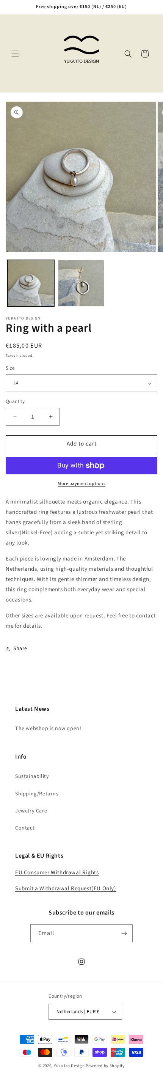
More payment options (81, 483)
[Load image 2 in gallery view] (81, 283)
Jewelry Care (31, 811)
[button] (15, 54)
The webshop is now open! (48, 728)
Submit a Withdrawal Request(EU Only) (65, 889)
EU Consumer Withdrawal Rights (57, 873)
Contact (24, 828)
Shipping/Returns (37, 794)
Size (10, 368)
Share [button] (20, 648)
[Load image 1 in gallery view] (31, 283)
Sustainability (32, 776)
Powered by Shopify (105, 1066)
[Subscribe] (124, 933)
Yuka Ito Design (69, 1066)
